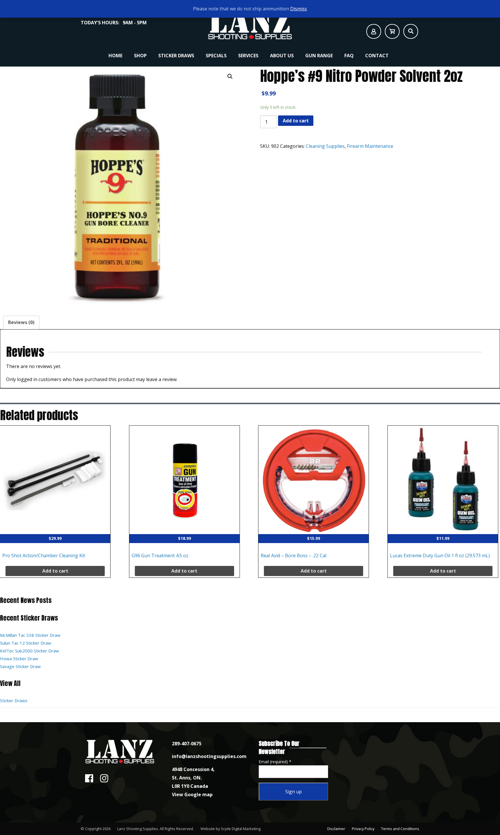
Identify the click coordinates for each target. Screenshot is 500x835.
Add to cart (296, 120)
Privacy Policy (363, 828)
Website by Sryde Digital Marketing (230, 828)
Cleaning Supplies (325, 146)
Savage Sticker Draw (20, 666)
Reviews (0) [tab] (21, 322)
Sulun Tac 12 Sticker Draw (25, 643)
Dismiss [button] (298, 8)
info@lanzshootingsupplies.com (209, 756)
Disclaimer (336, 828)
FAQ (349, 55)
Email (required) (275, 761)
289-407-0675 (186, 743)
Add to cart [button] (55, 571)
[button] (230, 76)
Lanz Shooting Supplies (137, 828)
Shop (140, 55)
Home (115, 55)
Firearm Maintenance (370, 146)
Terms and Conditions (400, 828)
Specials (216, 55)
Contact (377, 55)
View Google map (192, 794)
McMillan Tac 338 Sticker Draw (30, 635)
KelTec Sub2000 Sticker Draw (29, 651)
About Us (282, 55)
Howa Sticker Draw (19, 658)
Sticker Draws (176, 55)
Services (248, 55)
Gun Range (319, 55)
